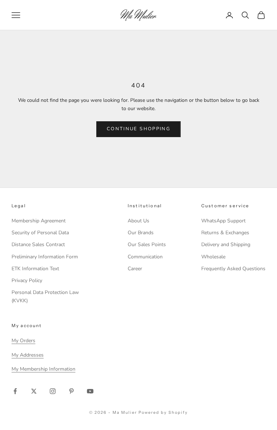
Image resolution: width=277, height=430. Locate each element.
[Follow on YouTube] (90, 391)
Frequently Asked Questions (233, 268)
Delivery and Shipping (225, 244)
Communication (145, 256)
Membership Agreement (39, 220)
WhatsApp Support (223, 220)
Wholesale (213, 256)
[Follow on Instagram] (52, 391)
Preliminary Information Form (45, 256)
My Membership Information (43, 369)
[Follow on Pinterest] (71, 391)
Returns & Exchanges (225, 232)
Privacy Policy (27, 280)
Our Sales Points (147, 244)
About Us (138, 220)
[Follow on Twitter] (34, 391)
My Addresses (28, 355)
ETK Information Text (35, 268)
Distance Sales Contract (38, 244)
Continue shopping (138, 129)
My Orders (23, 340)
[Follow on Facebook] (15, 391)
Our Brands (141, 232)
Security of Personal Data (40, 232)
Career (135, 268)
